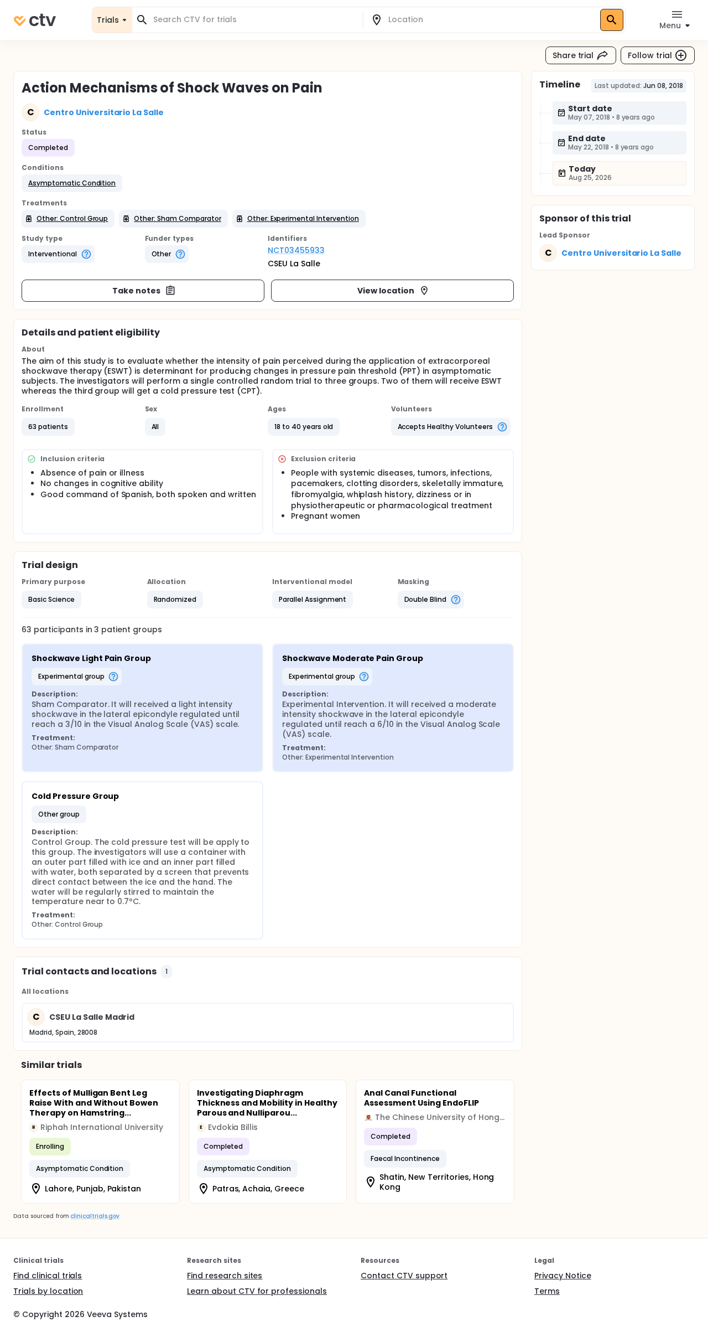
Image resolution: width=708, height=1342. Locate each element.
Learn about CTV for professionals (257, 1291)
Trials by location (48, 1291)
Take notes (136, 290)
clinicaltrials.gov (94, 1216)
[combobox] (254, 19)
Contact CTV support (404, 1276)
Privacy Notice (562, 1276)
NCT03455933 (296, 250)
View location (385, 290)
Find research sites (224, 1276)
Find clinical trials (47, 1276)
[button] (72, 183)
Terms (547, 1291)
